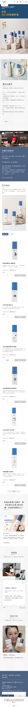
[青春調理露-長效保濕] (14, 458)
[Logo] (4, 3)
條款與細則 (11, 675)
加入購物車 (20, 275)
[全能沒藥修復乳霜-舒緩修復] (14, 375)
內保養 (11, 234)
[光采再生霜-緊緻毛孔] (14, 292)
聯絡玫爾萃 (5, 675)
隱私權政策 (5, 677)
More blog (22, 607)
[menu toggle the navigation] (26, 2)
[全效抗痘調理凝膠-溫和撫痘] (14, 333)
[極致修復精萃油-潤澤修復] (14, 250)
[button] (14, 2)
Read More (6, 542)
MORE (6, 121)
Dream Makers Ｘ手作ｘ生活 (12, 655)
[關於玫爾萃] (14, 69)
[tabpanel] (14, 28)
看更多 (14, 491)
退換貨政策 (17, 675)
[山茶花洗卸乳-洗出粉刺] (14, 417)
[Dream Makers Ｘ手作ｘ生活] (14, 639)
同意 (14, 705)
